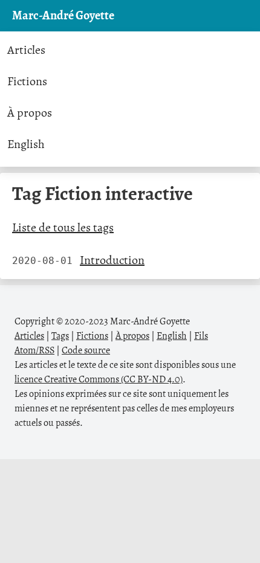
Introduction (112, 260)
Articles (26, 50)
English (26, 144)
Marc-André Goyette (63, 15)
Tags (60, 336)
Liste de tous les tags (63, 227)
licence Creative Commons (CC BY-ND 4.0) (99, 379)
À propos (29, 113)
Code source (86, 350)
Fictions (27, 81)
